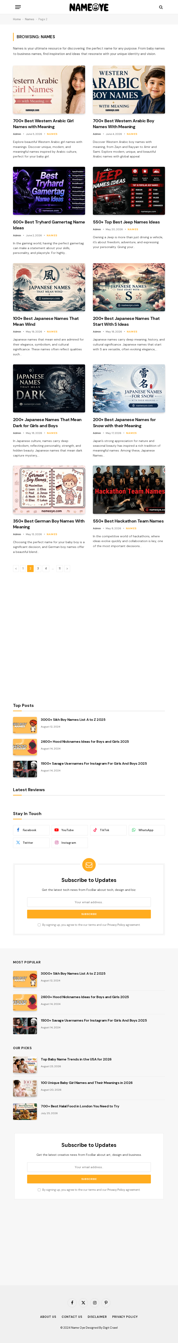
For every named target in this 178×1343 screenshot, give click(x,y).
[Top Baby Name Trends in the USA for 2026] (25, 1065)
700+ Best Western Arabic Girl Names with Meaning (43, 123)
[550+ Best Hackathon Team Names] (129, 490)
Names (29, 19)
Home (17, 19)
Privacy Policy (116, 925)
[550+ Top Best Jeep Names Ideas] (129, 191)
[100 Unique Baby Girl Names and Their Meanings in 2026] (25, 1088)
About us (48, 1317)
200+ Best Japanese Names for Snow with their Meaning (124, 422)
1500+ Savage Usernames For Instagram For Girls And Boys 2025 (94, 763)
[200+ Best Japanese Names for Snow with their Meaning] (129, 388)
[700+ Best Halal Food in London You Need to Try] (25, 1111)
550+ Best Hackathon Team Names (128, 521)
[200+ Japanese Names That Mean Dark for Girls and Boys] (49, 388)
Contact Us (72, 1317)
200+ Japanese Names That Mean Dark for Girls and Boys (47, 422)
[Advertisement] (45, 637)
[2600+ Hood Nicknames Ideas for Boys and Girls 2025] (25, 747)
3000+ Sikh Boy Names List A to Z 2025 (73, 719)
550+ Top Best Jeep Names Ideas (126, 222)
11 (60, 568)
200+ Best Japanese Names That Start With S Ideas (126, 321)
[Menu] (18, 7)
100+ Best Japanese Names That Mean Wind (46, 321)
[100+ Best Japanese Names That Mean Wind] (49, 287)
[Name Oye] (89, 7)
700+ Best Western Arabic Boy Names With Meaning (123, 123)
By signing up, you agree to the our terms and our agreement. (91, 925)
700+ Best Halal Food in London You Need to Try (80, 1106)
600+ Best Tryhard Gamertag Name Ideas (49, 225)
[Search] (160, 7)
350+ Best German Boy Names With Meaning (48, 524)
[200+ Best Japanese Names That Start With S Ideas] (129, 287)
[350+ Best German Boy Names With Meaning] (49, 490)
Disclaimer (97, 1317)
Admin (17, 134)
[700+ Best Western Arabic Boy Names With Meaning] (129, 90)
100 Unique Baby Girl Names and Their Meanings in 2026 (87, 1082)
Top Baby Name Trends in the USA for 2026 (76, 1059)
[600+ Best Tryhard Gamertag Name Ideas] (49, 191)
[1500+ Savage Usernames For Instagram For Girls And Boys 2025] (25, 769)
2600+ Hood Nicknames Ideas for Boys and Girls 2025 (85, 741)
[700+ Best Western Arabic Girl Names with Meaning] (49, 90)
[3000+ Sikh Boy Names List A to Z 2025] (25, 725)
